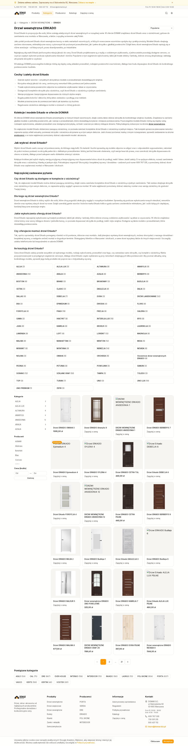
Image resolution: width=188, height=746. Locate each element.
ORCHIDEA (103, 356)
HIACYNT (62, 319)
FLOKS (141, 304)
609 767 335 (21, 7)
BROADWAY (103, 281)
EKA (19, 304)
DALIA (141, 289)
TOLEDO (142, 373)
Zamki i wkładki (53, 722)
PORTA (162, 676)
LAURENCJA (144, 326)
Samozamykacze (54, 726)
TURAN (61, 381)
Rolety (49, 714)
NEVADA (142, 348)
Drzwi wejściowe (54, 706)
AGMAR (18, 441)
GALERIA (142, 311)
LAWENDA (22, 333)
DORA (101, 296)
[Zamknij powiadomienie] (172, 2)
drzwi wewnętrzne (157, 124)
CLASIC (61, 289)
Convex (18, 460)
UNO (100, 381)
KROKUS (102, 326)
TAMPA (101, 373)
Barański (18, 451)
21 (122, 662)
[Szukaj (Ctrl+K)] (166, 13)
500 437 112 (43, 7)
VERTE (31, 682)
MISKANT (22, 348)
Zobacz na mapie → (87, 2)
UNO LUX (143, 381)
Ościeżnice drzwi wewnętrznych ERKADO (151, 357)
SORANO (22, 373)
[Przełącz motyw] (172, 13)
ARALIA (61, 274)
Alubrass (18, 446)
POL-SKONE (145, 676)
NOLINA (21, 356)
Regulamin (116, 706)
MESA (141, 341)
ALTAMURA (103, 266)
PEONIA (21, 366)
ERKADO (83, 714)
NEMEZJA (103, 348)
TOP (19, 381)
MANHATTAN (64, 341)
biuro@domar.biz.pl (59, 7)
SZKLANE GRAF (65, 373)
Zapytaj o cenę (86, 13)
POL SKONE (85, 718)
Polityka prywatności (121, 710)
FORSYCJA (22, 311)
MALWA (21, 341)
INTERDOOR (94, 676)
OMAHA (61, 356)
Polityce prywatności (86, 743)
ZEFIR (60, 388)
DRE (46, 676)
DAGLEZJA (103, 289)
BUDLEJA (142, 281)
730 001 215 (32, 7)
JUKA (20, 326)
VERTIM (46, 682)
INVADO (112, 676)
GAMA (20, 319)
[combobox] (161, 28)
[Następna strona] (128, 662)
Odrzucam (155, 741)
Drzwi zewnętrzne (54, 710)
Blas (17, 455)
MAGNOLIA (143, 333)
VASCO (19, 682)
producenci (19, 135)
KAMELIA (62, 326)
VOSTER (63, 682)
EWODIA (102, 304)
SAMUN (142, 366)
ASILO (21, 676)
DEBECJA (62, 296)
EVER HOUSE (60, 676)
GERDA (83, 706)
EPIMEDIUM (63, 304)
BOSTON (21, 281)
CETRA (20, 289)
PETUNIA (62, 366)
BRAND (61, 281)
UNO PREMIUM (24, 388)
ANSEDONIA (23, 274)
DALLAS (21, 296)
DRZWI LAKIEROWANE (148, 296)
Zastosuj (30, 478)
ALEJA (20, 266)
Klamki (49, 718)
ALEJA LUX (63, 266)
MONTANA (63, 348)
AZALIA (101, 274)
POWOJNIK (103, 366)
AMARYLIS (143, 266)
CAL (33, 676)
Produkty (36, 13)
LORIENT (102, 333)
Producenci (61, 13)
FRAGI (61, 311)
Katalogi (73, 13)
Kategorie (47, 13)
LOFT (60, 333)
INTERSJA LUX (105, 319)
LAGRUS (127, 676)
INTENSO (76, 676)
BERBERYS (143, 274)
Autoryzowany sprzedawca (124, 702)
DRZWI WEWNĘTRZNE (40, 23)
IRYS (140, 319)
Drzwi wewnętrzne (55, 702)
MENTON (103, 341)
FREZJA (102, 311)
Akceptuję (168, 741)
